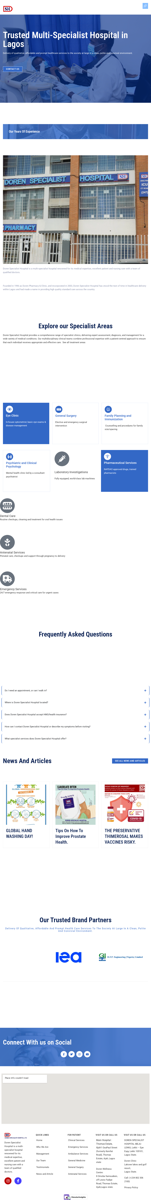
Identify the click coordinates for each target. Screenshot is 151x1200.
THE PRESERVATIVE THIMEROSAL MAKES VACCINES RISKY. (124, 836)
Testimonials (42, 1167)
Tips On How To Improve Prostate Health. (70, 836)
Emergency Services (78, 1147)
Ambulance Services (78, 1153)
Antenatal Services (77, 1174)
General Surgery (76, 1167)
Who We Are (42, 1147)
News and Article (44, 1174)
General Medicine (76, 1160)
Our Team (41, 1160)
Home (39, 1140)
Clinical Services (76, 1140)
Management (42, 1153)
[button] (145, 6)
